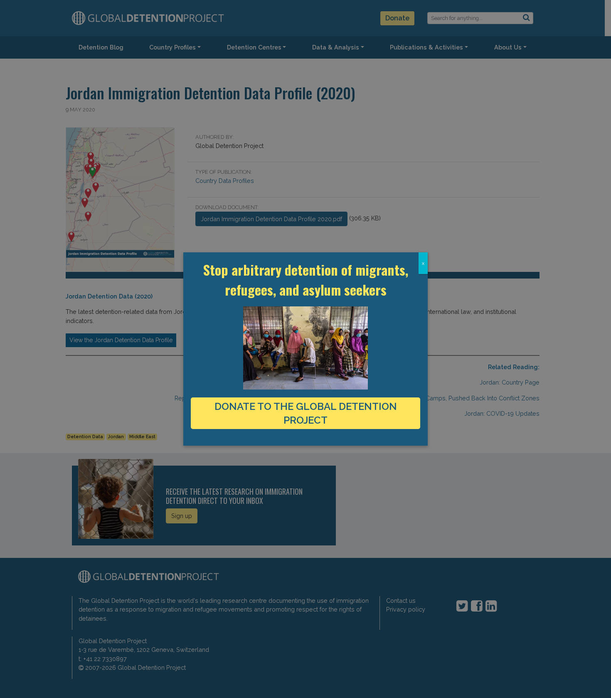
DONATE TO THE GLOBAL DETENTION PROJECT (305, 413)
